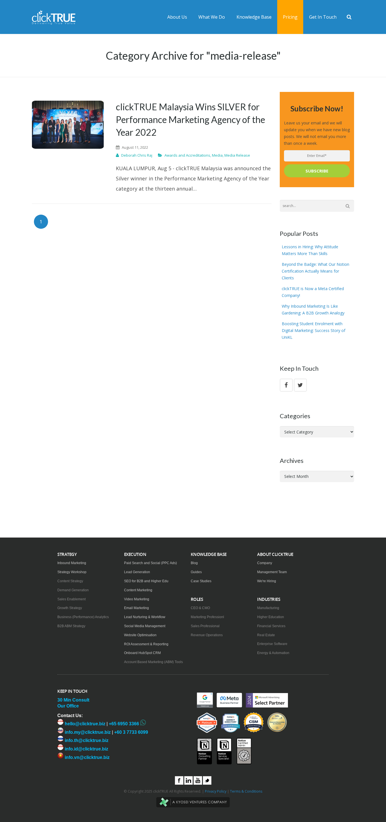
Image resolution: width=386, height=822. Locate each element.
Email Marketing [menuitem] (136, 608)
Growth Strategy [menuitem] (69, 608)
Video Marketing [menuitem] (136, 599)
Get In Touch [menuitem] (323, 17)
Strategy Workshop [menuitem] (71, 572)
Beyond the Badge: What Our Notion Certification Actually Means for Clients (315, 271)
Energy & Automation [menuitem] (273, 653)
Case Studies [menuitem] (201, 581)
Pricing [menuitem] (290, 17)
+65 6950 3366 (124, 723)
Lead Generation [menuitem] (137, 572)
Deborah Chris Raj (136, 155)
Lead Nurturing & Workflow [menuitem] (144, 617)
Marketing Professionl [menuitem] (207, 617)
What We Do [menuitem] (211, 17)
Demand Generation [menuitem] (73, 590)
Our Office (68, 706)
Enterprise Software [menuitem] (272, 644)
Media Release (237, 155)
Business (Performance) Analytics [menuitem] (83, 617)
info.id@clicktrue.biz (86, 749)
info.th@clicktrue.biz (86, 740)
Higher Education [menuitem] (270, 617)
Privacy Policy (215, 791)
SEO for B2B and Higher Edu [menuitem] (146, 581)
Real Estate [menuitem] (266, 635)
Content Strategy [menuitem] (70, 581)
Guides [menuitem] (196, 572)
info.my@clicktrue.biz (87, 732)
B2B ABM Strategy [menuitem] (71, 626)
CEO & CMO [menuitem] (200, 608)
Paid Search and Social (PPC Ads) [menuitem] (150, 563)
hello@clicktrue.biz (84, 723)
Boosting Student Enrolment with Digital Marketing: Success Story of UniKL (313, 330)
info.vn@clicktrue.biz (87, 757)
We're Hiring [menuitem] (266, 581)
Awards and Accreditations (187, 155)
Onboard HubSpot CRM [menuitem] (142, 653)
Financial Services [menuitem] (271, 626)
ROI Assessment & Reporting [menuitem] (146, 644)
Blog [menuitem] (194, 563)
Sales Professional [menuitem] (205, 626)
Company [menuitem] (264, 563)
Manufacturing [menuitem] (268, 608)
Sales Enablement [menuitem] (71, 599)
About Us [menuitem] (177, 17)
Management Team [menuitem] (272, 572)
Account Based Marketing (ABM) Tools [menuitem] (153, 662)
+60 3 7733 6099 (131, 732)
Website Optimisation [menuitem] (140, 635)
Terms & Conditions (246, 791)
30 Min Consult (73, 700)
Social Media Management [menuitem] (144, 626)
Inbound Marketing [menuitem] (71, 563)
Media (217, 155)
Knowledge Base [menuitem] (254, 17)
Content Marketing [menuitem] (138, 590)
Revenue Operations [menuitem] (207, 635)
